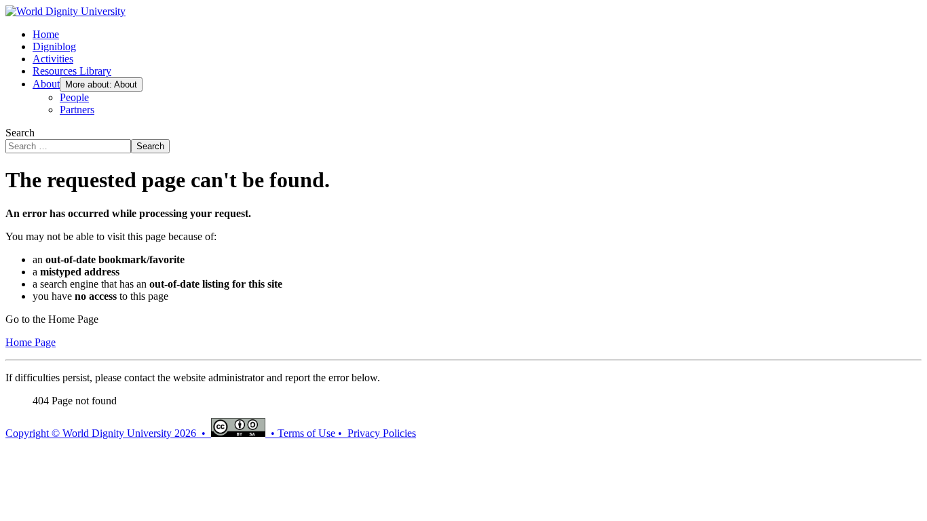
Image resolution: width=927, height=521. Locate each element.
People (74, 97)
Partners (77, 109)
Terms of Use (306, 433)
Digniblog (54, 46)
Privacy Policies (381, 433)
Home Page (30, 342)
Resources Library (72, 71)
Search (20, 132)
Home (46, 34)
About (46, 84)
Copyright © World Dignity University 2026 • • (141, 433)
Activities (53, 58)
